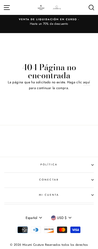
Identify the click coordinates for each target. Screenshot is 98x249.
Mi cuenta (49, 195)
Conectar (49, 180)
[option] (49, 22)
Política (49, 164)
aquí (86, 82)
